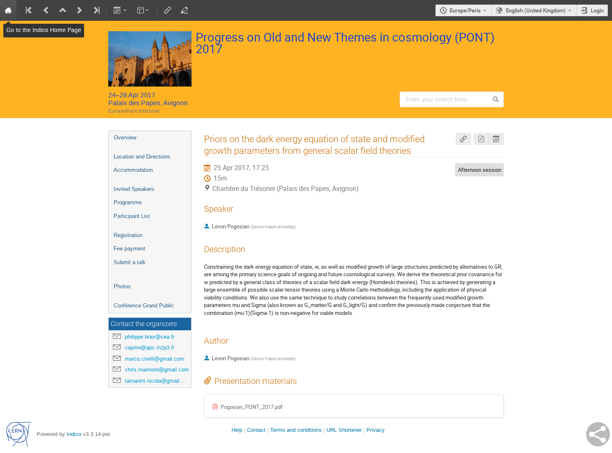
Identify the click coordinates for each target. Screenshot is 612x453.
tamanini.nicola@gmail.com (158, 380)
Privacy (375, 429)
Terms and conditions (296, 429)
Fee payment (129, 248)
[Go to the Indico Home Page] (8, 10)
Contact (256, 429)
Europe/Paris (465, 10)
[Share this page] (598, 434)
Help (236, 429)
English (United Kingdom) (536, 10)
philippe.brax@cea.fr (149, 336)
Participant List (132, 216)
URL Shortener (344, 429)
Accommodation (133, 170)
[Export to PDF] (481, 139)
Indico (74, 434)
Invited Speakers (134, 189)
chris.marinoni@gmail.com (157, 369)
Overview (125, 137)
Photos (122, 286)
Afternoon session (479, 169)
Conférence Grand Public (144, 305)
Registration (128, 235)
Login (597, 10)
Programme (128, 202)
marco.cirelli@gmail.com (154, 358)
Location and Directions (142, 156)
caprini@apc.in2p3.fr (149, 347)
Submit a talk (130, 262)
